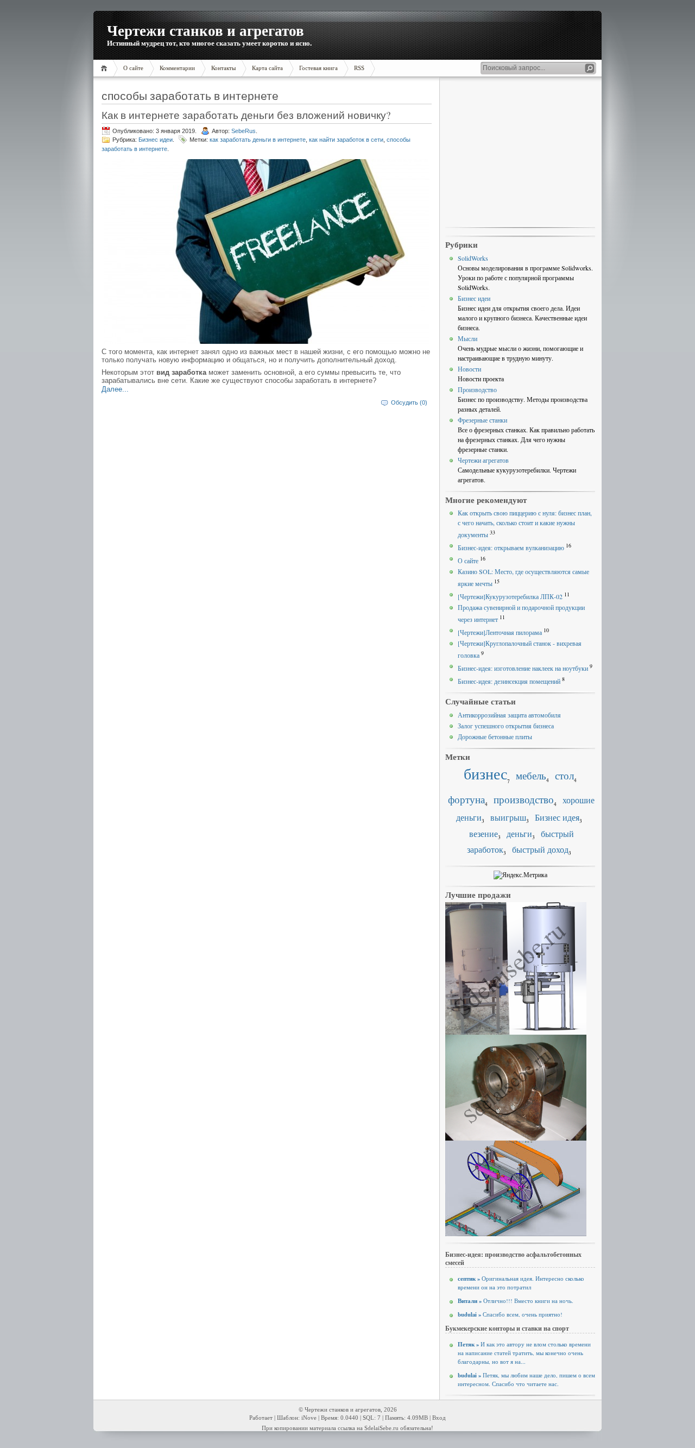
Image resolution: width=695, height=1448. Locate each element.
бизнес (485, 774)
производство (524, 799)
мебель (531, 775)
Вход (439, 1418)
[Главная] (105, 68)
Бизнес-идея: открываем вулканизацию (511, 547)
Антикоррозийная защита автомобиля (509, 714)
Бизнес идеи (155, 139)
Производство (477, 389)
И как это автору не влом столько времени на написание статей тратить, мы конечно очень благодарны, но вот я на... (524, 1352)
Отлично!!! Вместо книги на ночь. (515, 1301)
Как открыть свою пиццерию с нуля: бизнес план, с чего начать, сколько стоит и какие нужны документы (525, 523)
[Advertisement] (520, 153)
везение (483, 834)
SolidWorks (473, 258)
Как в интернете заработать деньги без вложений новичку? (246, 115)
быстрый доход (540, 849)
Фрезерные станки (482, 419)
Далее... (115, 389)
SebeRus (243, 131)
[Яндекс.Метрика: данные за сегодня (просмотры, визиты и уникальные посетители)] (520, 875)
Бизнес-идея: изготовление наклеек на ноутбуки (523, 668)
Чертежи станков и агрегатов (205, 30)
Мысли (467, 338)
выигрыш (508, 817)
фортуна (466, 799)
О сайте (468, 560)
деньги (519, 834)
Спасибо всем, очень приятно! (510, 1314)
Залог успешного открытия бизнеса (506, 725)
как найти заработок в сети (346, 139)
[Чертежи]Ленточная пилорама (500, 632)
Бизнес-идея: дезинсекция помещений (509, 681)
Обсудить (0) (409, 402)
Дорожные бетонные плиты (495, 736)
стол (564, 775)
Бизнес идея (557, 817)
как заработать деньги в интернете (258, 139)
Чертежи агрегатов (483, 460)
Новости (469, 368)
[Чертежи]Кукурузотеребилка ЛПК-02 (510, 596)
